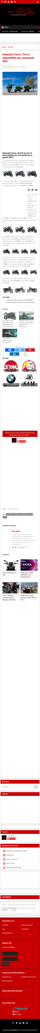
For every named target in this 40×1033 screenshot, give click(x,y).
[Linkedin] (14, 354)
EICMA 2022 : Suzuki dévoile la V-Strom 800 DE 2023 (28, 598)
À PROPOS (5, 925)
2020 (8, 514)
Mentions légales (27, 925)
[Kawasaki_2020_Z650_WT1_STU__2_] (20, 229)
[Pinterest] (30, 350)
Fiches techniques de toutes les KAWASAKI (19, 300)
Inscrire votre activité (29, 977)
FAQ (3, 929)
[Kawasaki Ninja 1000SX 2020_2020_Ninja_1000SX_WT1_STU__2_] (36, 189)
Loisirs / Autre (10, 859)
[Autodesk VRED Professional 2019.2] (6, 251)
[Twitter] (20, 350)
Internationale (14, 68)
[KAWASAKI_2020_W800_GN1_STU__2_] (32, 289)
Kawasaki (19, 514)
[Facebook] (10, 350)
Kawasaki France (28, 514)
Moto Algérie (16, 531)
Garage (8, 855)
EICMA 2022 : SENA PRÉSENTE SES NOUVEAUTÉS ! (26, 575)
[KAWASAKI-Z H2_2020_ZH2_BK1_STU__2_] (6, 272)
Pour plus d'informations (9, 908)
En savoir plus (6, 977)
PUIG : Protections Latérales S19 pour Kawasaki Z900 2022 (8, 598)
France (13, 514)
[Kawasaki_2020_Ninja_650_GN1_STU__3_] (7, 173)
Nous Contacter (7, 933)
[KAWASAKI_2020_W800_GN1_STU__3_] (7, 289)
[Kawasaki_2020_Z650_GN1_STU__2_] (32, 229)
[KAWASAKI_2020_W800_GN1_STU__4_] (20, 289)
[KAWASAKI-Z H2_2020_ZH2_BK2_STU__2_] (24, 272)
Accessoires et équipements (14, 851)
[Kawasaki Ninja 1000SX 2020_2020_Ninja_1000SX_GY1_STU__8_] (28, 189)
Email (14, 910)
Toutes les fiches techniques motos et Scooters (20, 302)
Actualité (10, 47)
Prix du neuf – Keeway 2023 (29, 31)
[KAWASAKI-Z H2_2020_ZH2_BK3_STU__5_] (15, 272)
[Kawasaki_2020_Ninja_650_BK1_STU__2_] (32, 173)
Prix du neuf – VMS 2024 (11, 31)
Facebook (5, 910)
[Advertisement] (20, 19)
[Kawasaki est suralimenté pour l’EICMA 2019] (9, 333)
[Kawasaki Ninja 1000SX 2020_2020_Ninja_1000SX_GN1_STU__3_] (32, 189)
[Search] (35, 787)
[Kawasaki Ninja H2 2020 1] (34, 272)
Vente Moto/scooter (12, 867)
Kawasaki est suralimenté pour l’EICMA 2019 (7, 340)
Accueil (3, 47)
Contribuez (25, 929)
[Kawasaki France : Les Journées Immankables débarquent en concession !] (26, 315)
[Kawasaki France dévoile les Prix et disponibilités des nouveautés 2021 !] (9, 315)
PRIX (5, 517)
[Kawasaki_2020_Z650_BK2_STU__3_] (7, 229)
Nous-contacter (7, 981)
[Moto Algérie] (20, 11)
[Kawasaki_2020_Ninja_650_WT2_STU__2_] (20, 173)
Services (8, 863)
